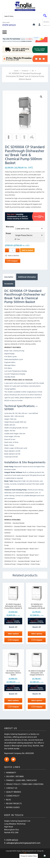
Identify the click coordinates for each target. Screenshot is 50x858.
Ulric (25, 853)
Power (8, 233)
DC (33, 70)
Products (25, 70)
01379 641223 (9, 25)
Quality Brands (13, 791)
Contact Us (11, 788)
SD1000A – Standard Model (14, 523)
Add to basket (27, 250)
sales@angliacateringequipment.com (23, 842)
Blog (8, 799)
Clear (18, 239)
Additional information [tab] (27, 277)
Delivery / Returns (15, 776)
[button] (41, 97)
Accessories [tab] (8, 283)
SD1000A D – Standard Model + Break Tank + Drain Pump (25, 526)
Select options (13, 633)
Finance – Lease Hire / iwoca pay (21, 780)
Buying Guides (13, 807)
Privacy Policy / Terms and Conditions (24, 784)
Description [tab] (8, 277)
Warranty (10, 226)
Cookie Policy (12, 795)
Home (16, 70)
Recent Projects (14, 803)
